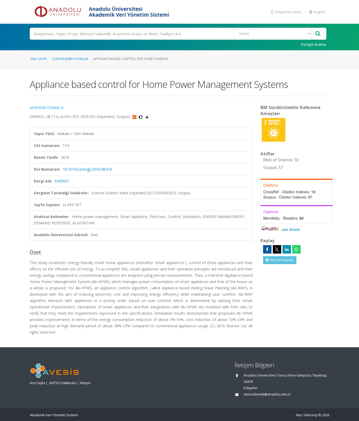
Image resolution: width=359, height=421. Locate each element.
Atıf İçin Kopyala (281, 260)
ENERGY (62, 181)
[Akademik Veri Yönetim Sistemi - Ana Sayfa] (59, 12)
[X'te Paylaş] (277, 249)
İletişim (85, 383)
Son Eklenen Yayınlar (70, 59)
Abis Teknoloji (306, 415)
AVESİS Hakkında (62, 383)
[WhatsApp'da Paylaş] (296, 249)
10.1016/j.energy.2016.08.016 (87, 169)
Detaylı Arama (313, 44)
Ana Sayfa (38, 59)
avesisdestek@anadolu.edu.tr (267, 394)
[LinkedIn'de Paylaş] (287, 249)
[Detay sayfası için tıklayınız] (273, 129)
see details (291, 229)
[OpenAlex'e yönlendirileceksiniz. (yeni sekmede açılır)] (147, 116)
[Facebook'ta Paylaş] (267, 249)
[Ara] (318, 34)
